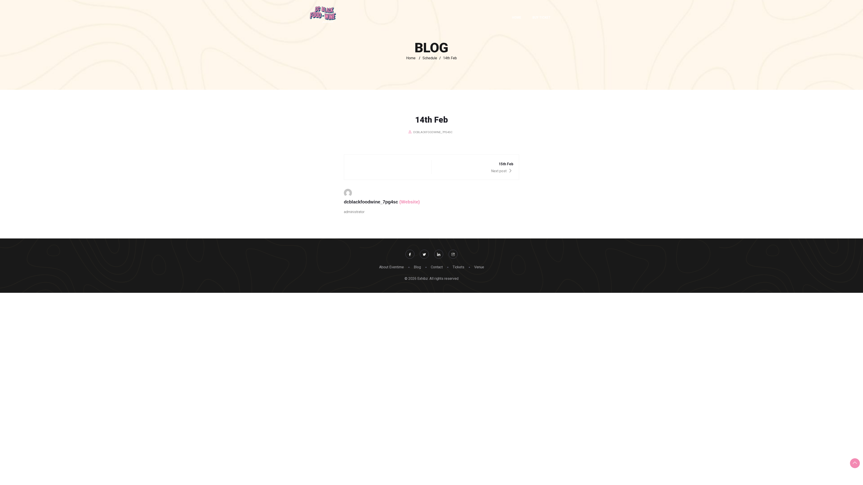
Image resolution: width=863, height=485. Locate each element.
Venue (479, 267)
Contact (437, 267)
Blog (417, 267)
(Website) (409, 201)
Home (516, 17)
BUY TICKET (541, 17)
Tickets (458, 267)
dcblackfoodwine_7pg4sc (432, 132)
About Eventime (391, 267)
